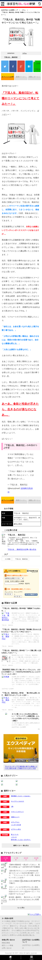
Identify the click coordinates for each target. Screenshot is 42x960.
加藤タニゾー (15, 817)
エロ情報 (7, 559)
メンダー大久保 (16, 825)
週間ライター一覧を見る (21, 845)
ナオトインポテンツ (17, 811)
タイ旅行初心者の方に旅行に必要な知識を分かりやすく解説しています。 (26, 724)
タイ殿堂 (16, 858)
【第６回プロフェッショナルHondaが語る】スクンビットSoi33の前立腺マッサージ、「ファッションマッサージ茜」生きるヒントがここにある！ (24, 874)
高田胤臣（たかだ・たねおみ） (21, 796)
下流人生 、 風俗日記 (11, 57)
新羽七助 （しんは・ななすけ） (21, 839)
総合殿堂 (36, 858)
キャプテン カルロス (17, 801)
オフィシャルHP (8, 77)
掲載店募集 (6, 943)
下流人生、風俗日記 (21, 559)
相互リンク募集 (7, 945)
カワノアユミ (15, 822)
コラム (24, 53)
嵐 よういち (14, 834)
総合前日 (26, 858)
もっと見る (21, 907)
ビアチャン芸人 (16, 829)
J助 (12, 806)
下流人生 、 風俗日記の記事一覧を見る (22, 549)
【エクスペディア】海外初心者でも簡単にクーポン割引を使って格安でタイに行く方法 (21, 767)
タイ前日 (6, 858)
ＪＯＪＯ (14, 837)
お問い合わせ (7, 948)
